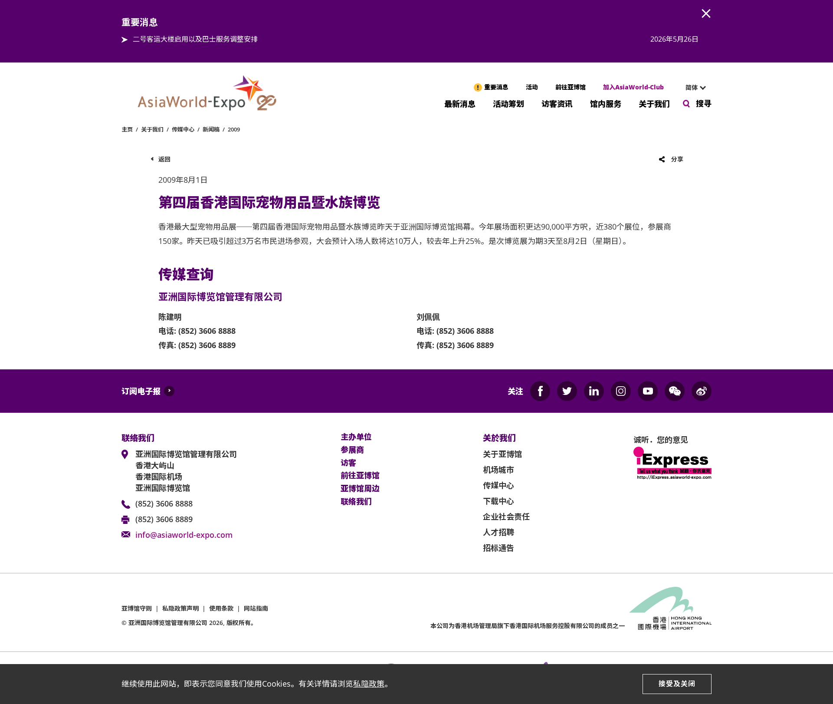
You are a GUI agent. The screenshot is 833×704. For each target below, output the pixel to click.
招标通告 (498, 548)
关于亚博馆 (502, 454)
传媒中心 (183, 129)
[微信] (675, 391)
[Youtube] (648, 391)
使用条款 (221, 608)
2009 (234, 129)
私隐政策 (368, 683)
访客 (348, 463)
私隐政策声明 (180, 608)
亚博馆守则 (136, 608)
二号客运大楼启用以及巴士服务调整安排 (195, 39)
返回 (164, 159)
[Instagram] (621, 391)
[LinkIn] (594, 391)
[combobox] (692, 87)
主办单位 (356, 437)
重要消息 (496, 87)
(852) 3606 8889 (164, 519)
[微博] (702, 391)
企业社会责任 (506, 516)
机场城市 (498, 469)
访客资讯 (557, 103)
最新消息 (460, 103)
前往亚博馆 (570, 87)
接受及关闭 (677, 683)
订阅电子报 (141, 391)
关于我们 (654, 103)
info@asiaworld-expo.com (184, 535)
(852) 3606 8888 (164, 503)
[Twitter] (567, 391)
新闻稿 (211, 129)
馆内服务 (605, 103)
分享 (677, 159)
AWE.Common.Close (706, 14)
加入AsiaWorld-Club (633, 87)
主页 (127, 129)
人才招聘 (498, 532)
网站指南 (256, 608)
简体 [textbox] (691, 87)
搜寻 (704, 103)
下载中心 (498, 501)
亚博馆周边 (360, 488)
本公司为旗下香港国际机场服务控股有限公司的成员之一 (527, 626)
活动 (532, 87)
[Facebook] (540, 391)
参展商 (352, 450)
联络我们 (356, 501)
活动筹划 (508, 103)
